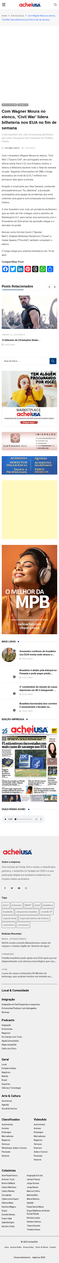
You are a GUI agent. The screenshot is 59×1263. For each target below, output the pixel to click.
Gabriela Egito (8, 1222)
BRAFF (28, 905)
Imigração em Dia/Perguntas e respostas (21, 1004)
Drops (4, 1211)
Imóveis (5, 1128)
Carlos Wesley (8, 1191)
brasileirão (8, 912)
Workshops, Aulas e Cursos (14, 1148)
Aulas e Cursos (41, 1152)
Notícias (5, 1012)
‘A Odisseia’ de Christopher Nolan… (21, 340)
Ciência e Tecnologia (11, 1088)
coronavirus (8, 925)
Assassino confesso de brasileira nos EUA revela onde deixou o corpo (37, 654)
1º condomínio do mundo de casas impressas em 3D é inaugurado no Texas (38, 690)
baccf (6, 905)
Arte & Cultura (17, 16)
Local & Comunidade (15, 990)
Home (4, 16)
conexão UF (46, 912)
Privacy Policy (28, 1247)
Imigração (8, 999)
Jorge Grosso (33, 1183)
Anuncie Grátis (16, 1247)
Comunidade (8, 954)
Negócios (6, 1033)
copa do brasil (9, 918)
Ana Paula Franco (10, 1175)
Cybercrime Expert (10, 1199)
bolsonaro (17, 905)
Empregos (6, 1132)
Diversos (38, 1148)
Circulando (6, 1195)
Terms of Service (41, 1247)
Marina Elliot (32, 1195)
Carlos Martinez (9, 1187)
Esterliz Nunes (8, 1214)
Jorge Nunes (32, 1187)
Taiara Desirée (33, 1226)
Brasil (5, 939)
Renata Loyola (33, 1218)
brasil (37, 905)
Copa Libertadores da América (34, 918)
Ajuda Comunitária (10, 1041)
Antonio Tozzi (8, 1179)
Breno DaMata (8, 1183)
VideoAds (40, 1119)
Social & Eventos (9, 1108)
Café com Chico (9, 1048)
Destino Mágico (9, 1207)
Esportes (6, 1084)
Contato (53, 1247)
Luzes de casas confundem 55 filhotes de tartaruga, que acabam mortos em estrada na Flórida (26, 976)
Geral (5, 1059)
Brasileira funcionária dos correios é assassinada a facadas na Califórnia (38, 706)
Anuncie (5, 1156)
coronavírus (23, 925)
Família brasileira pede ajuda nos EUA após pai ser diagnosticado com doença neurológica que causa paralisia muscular (29, 961)
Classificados (11, 1119)
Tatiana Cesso (12, 148)
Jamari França (33, 1179)
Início (7, 1247)
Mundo (5, 1076)
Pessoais (6, 1152)
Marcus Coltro (33, 1191)
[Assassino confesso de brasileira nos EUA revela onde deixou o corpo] (9, 655)
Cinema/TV (7, 335)
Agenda (5, 1105)
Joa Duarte (19, 335)
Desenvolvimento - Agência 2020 (29, 1257)
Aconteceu (7, 1101)
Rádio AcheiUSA (9, 1045)
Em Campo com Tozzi (12, 1037)
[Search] (55, 4)
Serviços (6, 1144)
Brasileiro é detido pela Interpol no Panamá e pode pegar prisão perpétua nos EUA (38, 673)
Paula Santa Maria (35, 1207)
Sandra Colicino (34, 1222)
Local (5, 969)
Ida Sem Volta (8, 1226)
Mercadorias (7, 1136)
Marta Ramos (33, 1199)
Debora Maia (7, 1203)
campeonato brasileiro (27, 912)
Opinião (30, 1203)
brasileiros (48, 905)
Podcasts (8, 1020)
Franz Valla (7, 1218)
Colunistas (9, 1170)
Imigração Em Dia (35, 1175)
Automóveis (7, 1124)
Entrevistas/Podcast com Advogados (19, 1008)
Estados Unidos (18, 939)
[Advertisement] (29, 56)
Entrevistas (7, 1029)
